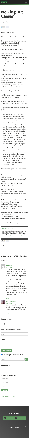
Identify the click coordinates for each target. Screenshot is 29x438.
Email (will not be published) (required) (11, 329)
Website (3, 334)
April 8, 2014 (9, 303)
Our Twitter (9, 418)
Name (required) (5, 324)
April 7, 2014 (9, 267)
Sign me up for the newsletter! (12, 355)
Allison (9, 265)
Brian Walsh (6, 23)
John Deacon (11, 301)
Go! (26, 359)
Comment (3, 339)
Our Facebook (21, 418)
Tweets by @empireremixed (8, 396)
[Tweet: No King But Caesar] (3, 27)
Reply (7, 298)
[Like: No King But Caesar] (7, 27)
